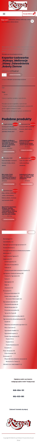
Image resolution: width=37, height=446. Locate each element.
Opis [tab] (3, 87)
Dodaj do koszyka (15, 74)
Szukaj (3, 229)
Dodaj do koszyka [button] (9, 151)
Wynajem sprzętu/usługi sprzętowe (20, 47)
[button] (32, 21)
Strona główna (6, 47)
